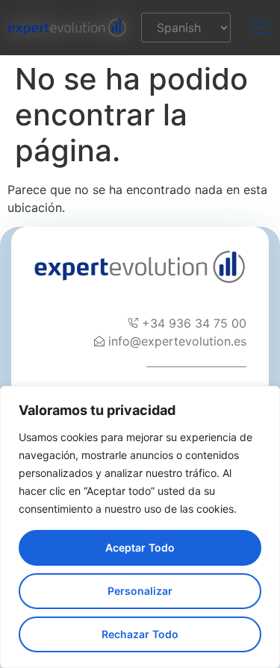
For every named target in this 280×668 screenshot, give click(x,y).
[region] (140, 527)
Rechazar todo (140, 634)
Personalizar (140, 590)
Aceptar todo (140, 547)
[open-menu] (252, 27)
